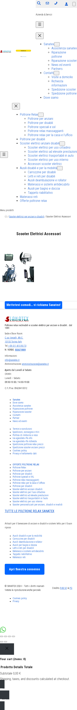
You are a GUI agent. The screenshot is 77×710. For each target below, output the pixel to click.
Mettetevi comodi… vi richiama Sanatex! (33, 305)
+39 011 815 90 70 (17, 345)
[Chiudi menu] (40, 36)
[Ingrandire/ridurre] (13, 636)
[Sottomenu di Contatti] (56, 73)
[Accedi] (66, 4)
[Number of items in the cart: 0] (74, 4)
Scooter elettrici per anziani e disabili (26, 216)
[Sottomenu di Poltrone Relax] (41, 115)
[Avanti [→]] (5, 641)
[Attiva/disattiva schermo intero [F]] (9, 636)
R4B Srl (63, 588)
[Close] (7, 649)
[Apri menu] (40, 24)
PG (70, 588)
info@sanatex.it (12, 360)
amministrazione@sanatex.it (35, 364)
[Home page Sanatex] (6, 216)
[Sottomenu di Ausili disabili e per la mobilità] (60, 168)
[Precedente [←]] (1, 641)
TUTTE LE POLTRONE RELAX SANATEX (29, 511)
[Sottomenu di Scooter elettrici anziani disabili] (62, 143)
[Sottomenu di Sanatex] (57, 44)
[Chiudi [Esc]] (1, 636)
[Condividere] (5, 636)
